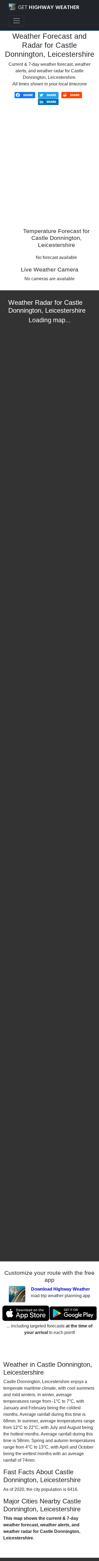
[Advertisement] (49, 170)
